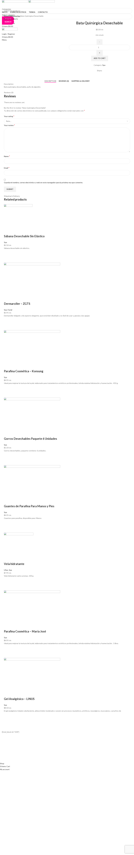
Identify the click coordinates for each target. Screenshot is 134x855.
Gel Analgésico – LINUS (19, 699)
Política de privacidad (55, 749)
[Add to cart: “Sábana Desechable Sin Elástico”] (7, 253)
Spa (19, 16)
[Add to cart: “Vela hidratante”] (7, 580)
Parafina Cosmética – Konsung (23, 371)
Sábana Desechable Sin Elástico (24, 236)
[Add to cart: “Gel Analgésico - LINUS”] (7, 715)
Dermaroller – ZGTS (17, 303)
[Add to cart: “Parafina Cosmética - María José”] (7, 648)
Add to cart (99, 58)
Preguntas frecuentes (56, 758)
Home (6, 16)
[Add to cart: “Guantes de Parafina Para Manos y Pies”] (7, 523)
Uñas (6, 570)
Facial (10, 310)
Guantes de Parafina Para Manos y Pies (29, 506)
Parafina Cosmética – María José (25, 631)
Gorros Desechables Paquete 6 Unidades (30, 438)
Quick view (7, 259)
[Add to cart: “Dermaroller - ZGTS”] (7, 320)
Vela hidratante (14, 564)
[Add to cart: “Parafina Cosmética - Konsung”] (7, 388)
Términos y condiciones (56, 753)
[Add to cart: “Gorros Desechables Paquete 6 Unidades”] (7, 455)
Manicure (13, 16)
